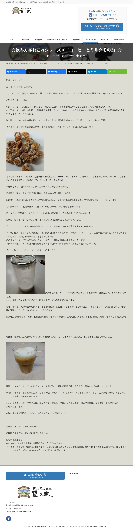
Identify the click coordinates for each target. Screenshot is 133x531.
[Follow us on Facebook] (8, 518)
